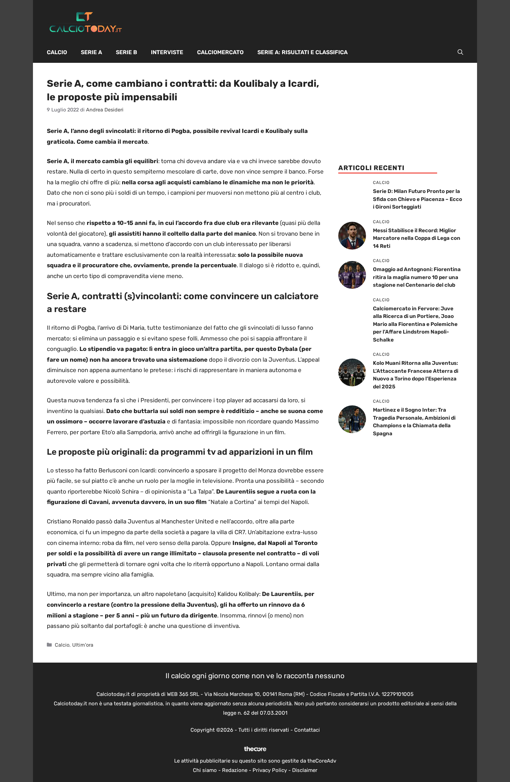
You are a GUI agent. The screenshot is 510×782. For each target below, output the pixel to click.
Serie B (126, 52)
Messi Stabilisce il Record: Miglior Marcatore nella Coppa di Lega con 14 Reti (416, 238)
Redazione (234, 770)
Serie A (91, 52)
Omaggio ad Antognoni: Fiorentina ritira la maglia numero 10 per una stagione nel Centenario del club (417, 277)
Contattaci (307, 730)
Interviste (167, 52)
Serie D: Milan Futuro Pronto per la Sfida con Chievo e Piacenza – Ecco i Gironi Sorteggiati (417, 199)
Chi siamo (205, 770)
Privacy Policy (270, 770)
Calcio (57, 52)
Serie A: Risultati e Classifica (302, 52)
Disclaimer (304, 770)
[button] (460, 52)
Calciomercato (220, 52)
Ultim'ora (82, 645)
